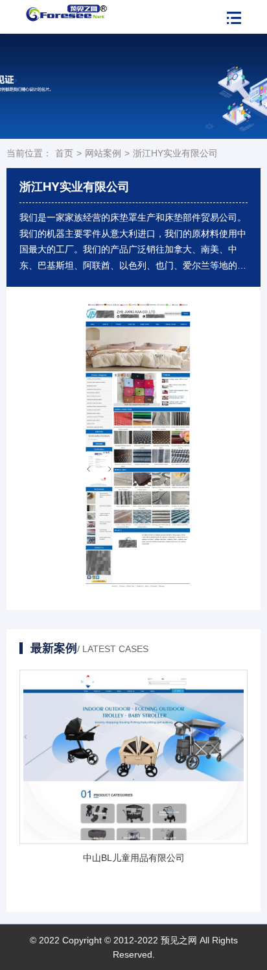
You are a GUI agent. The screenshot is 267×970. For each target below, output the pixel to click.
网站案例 (103, 153)
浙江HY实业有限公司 (175, 153)
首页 (64, 153)
